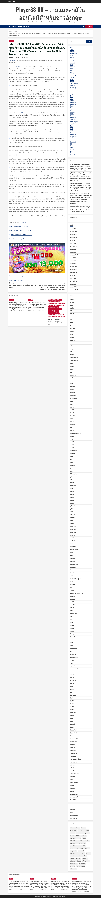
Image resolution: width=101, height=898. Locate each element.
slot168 (71, 576)
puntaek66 (72, 517)
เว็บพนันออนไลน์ (61, 316)
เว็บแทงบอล (72, 788)
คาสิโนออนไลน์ (51, 310)
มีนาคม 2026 (73, 243)
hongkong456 (73, 395)
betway (71, 349)
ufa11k (71, 611)
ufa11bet (72, 608)
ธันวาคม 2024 (73, 287)
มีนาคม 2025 (73, 278)
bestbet (71, 346)
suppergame (72, 596)
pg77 (71, 477)
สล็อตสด (72, 727)
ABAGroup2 (59, 299)
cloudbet (72, 366)
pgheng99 (72, 66)
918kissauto (73, 830)
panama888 (72, 465)
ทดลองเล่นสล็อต (74, 657)
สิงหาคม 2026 (73, 229)
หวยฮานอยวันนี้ (73, 762)
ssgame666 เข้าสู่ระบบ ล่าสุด (76, 593)
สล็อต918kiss (73, 712)
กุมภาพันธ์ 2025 (73, 281)
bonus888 (72, 354)
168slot (71, 305)
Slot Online (50, 309)
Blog (9, 26)
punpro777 (72, 85)
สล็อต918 (72, 709)
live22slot (72, 430)
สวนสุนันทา (72, 747)
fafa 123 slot (73, 375)
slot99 (71, 98)
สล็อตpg (72, 718)
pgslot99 (72, 500)
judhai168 (72, 421)
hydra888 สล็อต (73, 398)
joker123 (72, 49)
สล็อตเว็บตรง (73, 102)
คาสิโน (60, 309)
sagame (71, 544)
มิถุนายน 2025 (73, 269)
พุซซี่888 (72, 683)
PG (58, 303)
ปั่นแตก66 (58, 312)
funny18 (71, 384)
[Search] (83, 26)
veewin (71, 640)
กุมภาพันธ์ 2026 (73, 246)
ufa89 (71, 619)
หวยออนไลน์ (73, 89)
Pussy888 (61, 305)
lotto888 (72, 445)
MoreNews (55, 896)
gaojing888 (72, 386)
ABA (54, 299)
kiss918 (71, 128)
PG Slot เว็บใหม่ (73, 474)
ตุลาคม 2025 (73, 258)
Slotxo (56, 309)
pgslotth (72, 509)
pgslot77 (72, 79)
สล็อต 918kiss (73, 695)
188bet (71, 311)
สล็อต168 (72, 698)
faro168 (71, 378)
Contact (14, 26)
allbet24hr (72, 331)
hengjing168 (72, 392)
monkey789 (72, 453)
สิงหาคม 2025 (73, 263)
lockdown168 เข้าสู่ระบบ (75, 433)
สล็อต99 (72, 715)
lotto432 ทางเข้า (74, 442)
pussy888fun (73, 526)
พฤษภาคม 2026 (73, 237)
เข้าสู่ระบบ (72, 809)
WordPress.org (73, 818)
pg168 (71, 95)
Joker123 (11, 40)
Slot (57, 307)
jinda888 (72, 407)
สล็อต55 (72, 701)
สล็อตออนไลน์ (60, 314)
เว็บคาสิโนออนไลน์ (74, 773)
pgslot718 (72, 494)
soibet (71, 587)
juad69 (71, 418)
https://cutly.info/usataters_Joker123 (21, 234)
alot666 (71, 334)
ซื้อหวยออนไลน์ (73, 87)
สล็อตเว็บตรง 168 (74, 739)
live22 (71, 70)
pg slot (71, 126)
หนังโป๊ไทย (72, 119)
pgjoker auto (73, 485)
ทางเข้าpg (72, 660)
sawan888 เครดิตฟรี (74, 549)
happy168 (72, 389)
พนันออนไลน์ (50, 314)
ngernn (55, 303)
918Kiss (49, 299)
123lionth (72, 299)
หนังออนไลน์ (73, 76)
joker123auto (19, 67)
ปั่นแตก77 (72, 677)
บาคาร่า (57, 310)
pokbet (71, 512)
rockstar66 (72, 541)
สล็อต (56, 314)
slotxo (71, 115)
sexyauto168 (73, 561)
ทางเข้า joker (73, 138)
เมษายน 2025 (73, 275)
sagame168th (73, 53)
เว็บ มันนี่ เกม (73, 771)
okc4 (71, 459)
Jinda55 (72, 835)
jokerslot (72, 149)
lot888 (71, 439)
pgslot (71, 64)
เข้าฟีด (71, 812)
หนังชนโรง (72, 51)
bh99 (71, 352)
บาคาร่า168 (72, 63)
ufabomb (72, 628)
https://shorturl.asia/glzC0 (16, 239)
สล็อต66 (72, 100)
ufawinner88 (73, 637)
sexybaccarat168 (51, 307)
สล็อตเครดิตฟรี (73, 733)
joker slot (72, 140)
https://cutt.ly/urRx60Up (16, 276)
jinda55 (71, 96)
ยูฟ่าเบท (71, 686)
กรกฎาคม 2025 (73, 266)
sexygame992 (73, 567)
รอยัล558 (72, 689)
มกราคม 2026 (73, 249)
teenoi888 (72, 602)
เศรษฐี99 (72, 791)
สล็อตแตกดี (72, 744)
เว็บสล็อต (72, 785)
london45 (72, 436)
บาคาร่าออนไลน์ (51, 312)
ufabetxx (72, 625)
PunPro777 (55, 305)
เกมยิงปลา (50, 316)
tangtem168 (72, 599)
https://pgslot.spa (74, 123)
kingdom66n (72, 424)
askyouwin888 (73, 340)
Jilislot (59, 301)
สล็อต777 (72, 704)
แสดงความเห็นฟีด (74, 815)
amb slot (72, 337)
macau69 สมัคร (73, 450)
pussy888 (72, 59)
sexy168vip (72, 558)
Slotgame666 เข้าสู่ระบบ (75, 579)
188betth (72, 314)
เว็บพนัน (55, 316)
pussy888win (73, 532)
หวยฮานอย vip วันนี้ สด (75, 759)
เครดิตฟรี (72, 768)
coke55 (71, 369)
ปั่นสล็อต (72, 672)
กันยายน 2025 (73, 261)
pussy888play (73, 529)
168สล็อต (72, 308)
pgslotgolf (72, 506)
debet (71, 372)
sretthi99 (72, 590)
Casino (55, 301)
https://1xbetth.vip (74, 121)
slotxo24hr (72, 584)
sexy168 (71, 555)
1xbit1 (71, 320)
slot (71, 132)
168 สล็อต (72, 302)
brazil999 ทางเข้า (74, 357)
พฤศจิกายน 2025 (74, 255)
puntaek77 (72, 520)
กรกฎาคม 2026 (73, 231)
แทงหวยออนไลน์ (74, 797)
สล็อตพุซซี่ (72, 724)
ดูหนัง (71, 72)
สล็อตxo (72, 153)
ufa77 (71, 616)
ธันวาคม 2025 (73, 252)
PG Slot (62, 303)
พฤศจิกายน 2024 (74, 290)
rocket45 (72, 538)
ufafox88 (72, 631)
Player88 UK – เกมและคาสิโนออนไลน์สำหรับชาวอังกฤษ (50, 13)
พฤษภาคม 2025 (73, 272)
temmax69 (72, 605)
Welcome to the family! (23, 26)
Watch (90, 26)
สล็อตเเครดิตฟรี (73, 741)
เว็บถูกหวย (72, 776)
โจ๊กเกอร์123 (12, 60)
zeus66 (71, 643)
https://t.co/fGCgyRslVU (16, 280)
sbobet (71, 552)
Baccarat (50, 301)
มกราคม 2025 (73, 284)
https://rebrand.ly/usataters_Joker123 (20, 230)
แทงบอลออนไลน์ (74, 794)
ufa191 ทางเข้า (73, 613)
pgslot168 (72, 491)
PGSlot (49, 305)
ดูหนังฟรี (72, 57)
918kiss (71, 48)
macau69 (72, 448)
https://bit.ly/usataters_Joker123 (18, 226)
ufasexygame (73, 634)
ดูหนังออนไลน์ (73, 136)
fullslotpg (72, 68)
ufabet (71, 622)
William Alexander (14, 57)
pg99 (71, 480)
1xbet (71, 317)
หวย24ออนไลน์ (73, 753)
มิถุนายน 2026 (73, 234)
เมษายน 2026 (73, 240)
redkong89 (72, 535)
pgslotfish (72, 503)
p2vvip (71, 462)
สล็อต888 (72, 106)
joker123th (72, 416)
